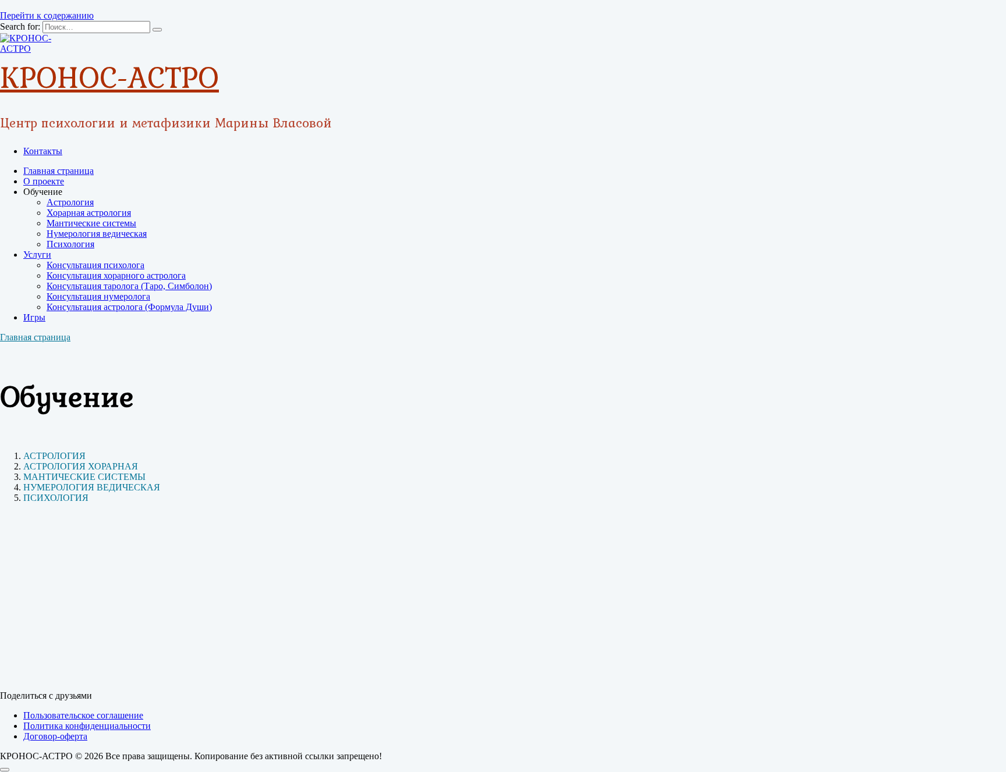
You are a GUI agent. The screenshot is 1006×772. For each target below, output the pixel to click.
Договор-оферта (55, 736)
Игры (34, 317)
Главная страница (58, 171)
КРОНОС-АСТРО (109, 76)
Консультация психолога (95, 265)
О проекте (43, 181)
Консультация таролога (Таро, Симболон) (129, 286)
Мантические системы (91, 223)
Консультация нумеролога (98, 296)
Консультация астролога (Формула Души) (129, 307)
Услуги (37, 254)
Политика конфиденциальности (87, 726)
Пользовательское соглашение (83, 715)
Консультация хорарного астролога (116, 275)
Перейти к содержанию (47, 15)
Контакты (42, 151)
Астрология (70, 202)
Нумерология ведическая (97, 234)
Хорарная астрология (89, 213)
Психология (70, 244)
